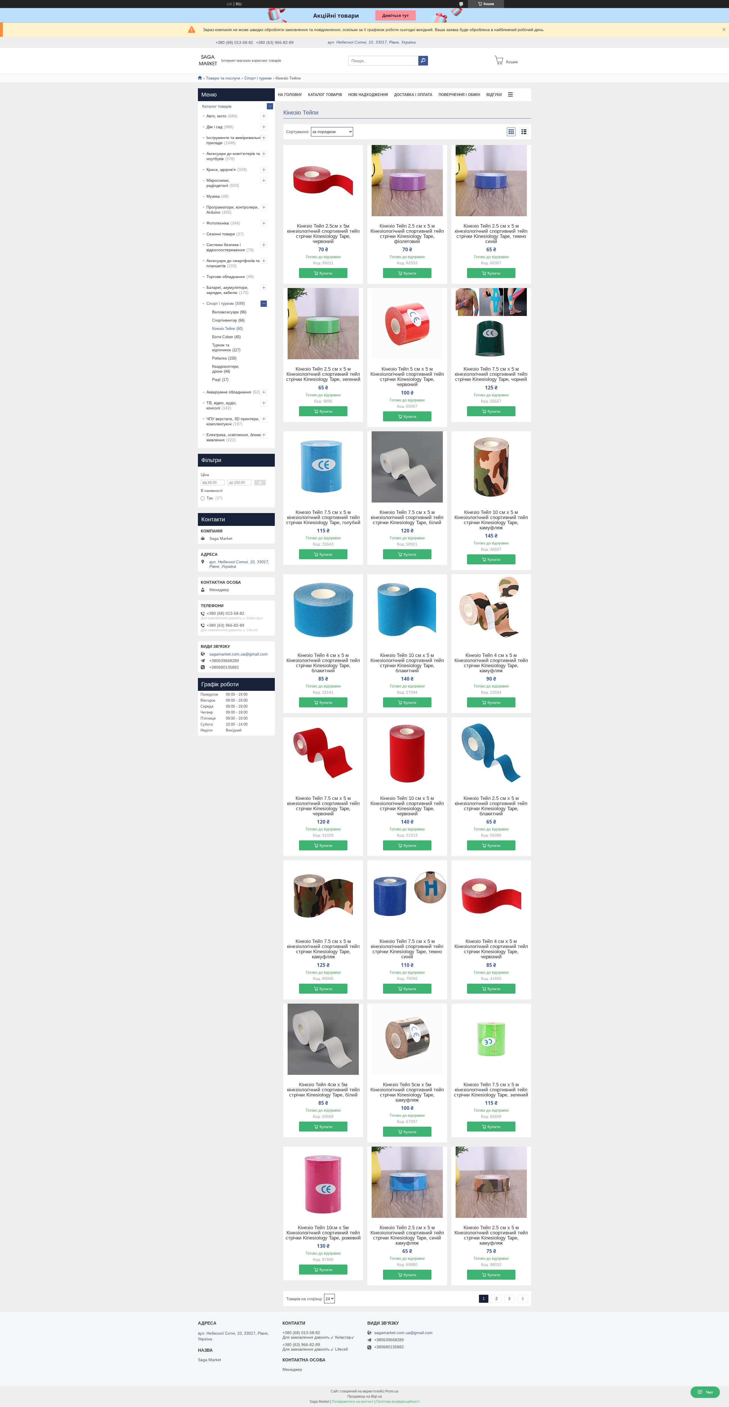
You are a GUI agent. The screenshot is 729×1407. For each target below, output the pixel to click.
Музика (213, 196)
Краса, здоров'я (221, 169)
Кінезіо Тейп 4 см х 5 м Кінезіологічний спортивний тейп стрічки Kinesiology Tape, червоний (491, 949)
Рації (216, 379)
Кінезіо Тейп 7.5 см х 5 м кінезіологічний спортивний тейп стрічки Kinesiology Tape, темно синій (407, 949)
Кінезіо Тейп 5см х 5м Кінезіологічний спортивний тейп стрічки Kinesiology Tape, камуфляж (407, 1092)
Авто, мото (216, 116)
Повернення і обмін (459, 95)
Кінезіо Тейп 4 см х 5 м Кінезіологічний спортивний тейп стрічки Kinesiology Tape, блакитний (323, 663)
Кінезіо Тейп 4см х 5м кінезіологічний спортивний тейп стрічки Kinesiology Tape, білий (323, 1090)
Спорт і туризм (258, 78)
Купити (326, 273)
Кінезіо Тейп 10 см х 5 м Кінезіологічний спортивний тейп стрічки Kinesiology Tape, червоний (407, 806)
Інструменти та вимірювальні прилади (233, 140)
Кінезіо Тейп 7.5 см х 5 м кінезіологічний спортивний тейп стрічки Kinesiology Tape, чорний (491, 374)
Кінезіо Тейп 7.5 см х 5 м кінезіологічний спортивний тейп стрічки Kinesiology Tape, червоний (323, 806)
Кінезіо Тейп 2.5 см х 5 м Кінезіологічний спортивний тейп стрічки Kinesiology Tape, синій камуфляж (407, 1235)
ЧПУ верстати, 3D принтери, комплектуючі (232, 421)
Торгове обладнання (225, 276)
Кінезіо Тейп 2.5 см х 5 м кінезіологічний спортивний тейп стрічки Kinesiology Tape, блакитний (491, 806)
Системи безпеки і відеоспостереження (225, 247)
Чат (709, 1392)
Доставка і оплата (413, 95)
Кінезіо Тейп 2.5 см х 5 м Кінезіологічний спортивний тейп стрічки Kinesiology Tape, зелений (323, 374)
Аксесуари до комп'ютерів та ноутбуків (233, 156)
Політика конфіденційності (398, 1402)
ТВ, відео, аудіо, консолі (221, 405)
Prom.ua (391, 1391)
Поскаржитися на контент (353, 1402)
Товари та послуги (223, 78)
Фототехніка (217, 223)
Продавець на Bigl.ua (364, 1396)
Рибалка (219, 358)
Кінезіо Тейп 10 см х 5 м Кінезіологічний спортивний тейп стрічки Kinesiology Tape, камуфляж (491, 520)
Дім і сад (214, 126)
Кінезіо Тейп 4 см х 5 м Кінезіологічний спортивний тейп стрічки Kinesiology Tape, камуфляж (491, 663)
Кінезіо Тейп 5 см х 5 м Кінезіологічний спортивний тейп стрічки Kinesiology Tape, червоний (407, 377)
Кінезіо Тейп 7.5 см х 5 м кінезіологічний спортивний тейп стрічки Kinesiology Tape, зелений (491, 1090)
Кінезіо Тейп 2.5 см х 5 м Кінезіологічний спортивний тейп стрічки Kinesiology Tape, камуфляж (491, 1235)
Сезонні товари (220, 234)
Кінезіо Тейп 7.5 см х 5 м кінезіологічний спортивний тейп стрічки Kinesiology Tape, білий (407, 517)
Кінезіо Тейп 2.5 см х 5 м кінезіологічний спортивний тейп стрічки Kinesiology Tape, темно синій (491, 234)
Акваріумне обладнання (228, 392)
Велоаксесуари (225, 312)
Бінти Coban (222, 337)
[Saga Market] (208, 60)
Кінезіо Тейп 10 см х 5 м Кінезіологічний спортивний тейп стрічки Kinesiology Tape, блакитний (407, 663)
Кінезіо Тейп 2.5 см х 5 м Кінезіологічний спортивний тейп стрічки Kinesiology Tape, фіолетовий (407, 234)
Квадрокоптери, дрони (225, 368)
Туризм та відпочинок (221, 347)
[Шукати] (423, 61)
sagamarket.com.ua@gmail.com (238, 654)
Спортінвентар (224, 320)
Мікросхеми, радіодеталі (218, 183)
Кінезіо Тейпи (223, 328)
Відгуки (494, 95)
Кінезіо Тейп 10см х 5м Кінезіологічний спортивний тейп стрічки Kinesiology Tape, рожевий (323, 1233)
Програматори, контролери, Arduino (232, 210)
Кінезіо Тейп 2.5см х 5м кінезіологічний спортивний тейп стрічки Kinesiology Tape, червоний (323, 234)
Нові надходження (368, 95)
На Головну (290, 95)
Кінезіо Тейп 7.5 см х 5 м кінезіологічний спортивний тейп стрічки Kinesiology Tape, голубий (323, 517)
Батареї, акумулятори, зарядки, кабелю (227, 290)
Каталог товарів (325, 95)
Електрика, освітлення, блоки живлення (233, 437)
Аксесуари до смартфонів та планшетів (233, 263)
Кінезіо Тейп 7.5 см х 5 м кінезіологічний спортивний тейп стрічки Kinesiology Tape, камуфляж (323, 949)
